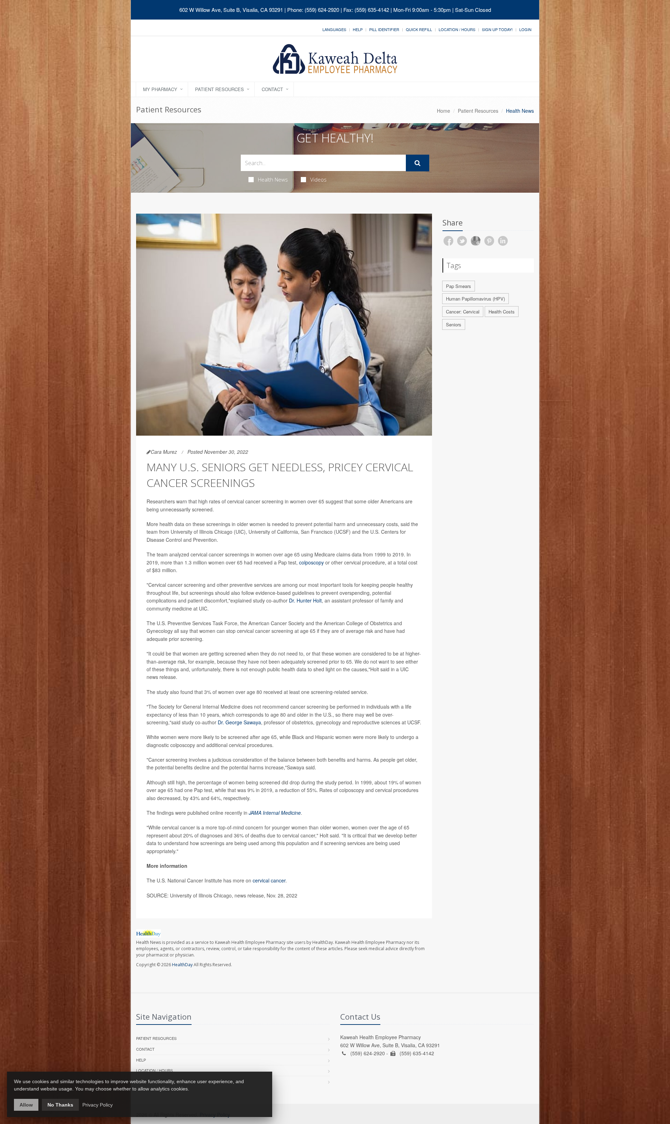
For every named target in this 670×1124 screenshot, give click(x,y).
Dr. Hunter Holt (305, 600)
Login (525, 29)
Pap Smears (458, 286)
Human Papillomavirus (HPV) (475, 298)
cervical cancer (269, 880)
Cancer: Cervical (462, 311)
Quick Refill (419, 29)
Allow (26, 1105)
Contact (272, 89)
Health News (273, 179)
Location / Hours (457, 29)
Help (358, 29)
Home (443, 110)
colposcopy (311, 562)
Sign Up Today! (497, 29)
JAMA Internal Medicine (275, 812)
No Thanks (60, 1105)
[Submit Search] (417, 163)
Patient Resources (219, 89)
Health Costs (502, 311)
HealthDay (182, 965)
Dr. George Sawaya (239, 722)
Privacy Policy (97, 1105)
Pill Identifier (384, 29)
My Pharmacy (160, 89)
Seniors (453, 324)
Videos (318, 179)
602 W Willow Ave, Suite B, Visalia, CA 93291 (231, 9)
